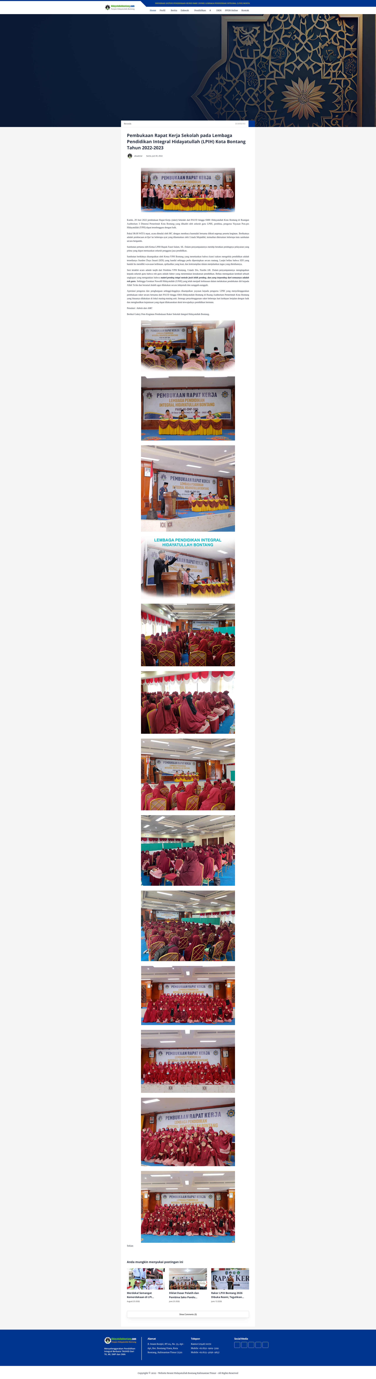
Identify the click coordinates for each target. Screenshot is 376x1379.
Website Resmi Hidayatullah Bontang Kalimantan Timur (187, 1373)
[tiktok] (258, 1345)
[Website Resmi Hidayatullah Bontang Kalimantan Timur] (119, 7)
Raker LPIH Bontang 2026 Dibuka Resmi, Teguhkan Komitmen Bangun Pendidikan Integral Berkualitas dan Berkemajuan (230, 1295)
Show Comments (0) (188, 1314)
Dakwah (185, 10)
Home (153, 10)
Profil (162, 10)
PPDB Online (231, 10)
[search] (264, 10)
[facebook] (257, 3)
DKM (218, 10)
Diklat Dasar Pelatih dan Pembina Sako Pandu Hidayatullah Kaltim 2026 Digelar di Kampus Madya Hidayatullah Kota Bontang (185, 1295)
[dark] (269, 10)
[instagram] (265, 3)
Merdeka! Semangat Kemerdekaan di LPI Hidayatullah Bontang (140, 1295)
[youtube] (269, 3)
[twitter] (261, 3)
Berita (174, 10)
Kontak (245, 10)
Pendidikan (200, 10)
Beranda (127, 124)
